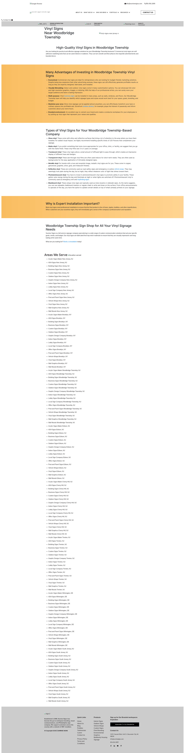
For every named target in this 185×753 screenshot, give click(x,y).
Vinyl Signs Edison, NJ (56, 471)
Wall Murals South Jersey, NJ (58, 701)
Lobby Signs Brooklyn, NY (57, 342)
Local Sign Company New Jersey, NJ (61, 290)
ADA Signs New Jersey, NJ (57, 262)
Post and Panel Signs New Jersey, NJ (61, 297)
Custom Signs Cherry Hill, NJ (58, 495)
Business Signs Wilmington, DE (59, 603)
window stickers (88, 106)
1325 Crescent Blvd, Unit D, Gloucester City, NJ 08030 (124, 735)
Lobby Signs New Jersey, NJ (58, 287)
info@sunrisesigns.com (134, 3)
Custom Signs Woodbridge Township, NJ (62, 384)
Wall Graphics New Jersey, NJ (58, 308)
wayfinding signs (83, 179)
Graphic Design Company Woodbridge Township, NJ (66, 391)
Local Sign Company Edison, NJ (59, 457)
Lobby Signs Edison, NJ (56, 454)
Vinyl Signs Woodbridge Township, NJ (61, 415)
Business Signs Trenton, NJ (57, 548)
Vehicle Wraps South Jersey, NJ (59, 690)
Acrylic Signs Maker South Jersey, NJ (61, 649)
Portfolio (113, 12)
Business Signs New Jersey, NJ (59, 269)
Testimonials (81, 730)
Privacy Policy (82, 739)
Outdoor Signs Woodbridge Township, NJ (62, 388)
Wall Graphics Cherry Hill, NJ (58, 530)
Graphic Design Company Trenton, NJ (61, 558)
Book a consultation (70, 241)
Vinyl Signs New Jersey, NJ (57, 304)
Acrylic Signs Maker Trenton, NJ (59, 537)
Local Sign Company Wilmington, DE (61, 624)
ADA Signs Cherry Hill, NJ (57, 485)
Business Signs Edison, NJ (57, 436)
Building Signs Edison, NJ (57, 433)
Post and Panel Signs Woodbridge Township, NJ (65, 409)
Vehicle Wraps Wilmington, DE (58, 635)
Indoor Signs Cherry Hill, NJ (57, 506)
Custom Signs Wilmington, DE (58, 607)
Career (79, 733)
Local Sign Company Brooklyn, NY (60, 346)
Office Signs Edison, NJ (56, 461)
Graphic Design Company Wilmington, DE (62, 614)
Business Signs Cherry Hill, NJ (58, 492)
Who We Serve (101, 12)
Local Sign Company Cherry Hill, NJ (60, 513)
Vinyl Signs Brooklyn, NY (57, 360)
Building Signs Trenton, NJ (57, 544)
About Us (79, 12)
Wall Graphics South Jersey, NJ (59, 697)
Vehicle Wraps (99, 726)
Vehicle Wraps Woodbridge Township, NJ (62, 412)
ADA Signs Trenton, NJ (56, 541)
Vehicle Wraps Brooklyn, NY (58, 356)
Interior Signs (98, 721)
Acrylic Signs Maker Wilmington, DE (60, 593)
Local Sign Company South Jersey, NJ (61, 680)
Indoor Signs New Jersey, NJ (58, 283)
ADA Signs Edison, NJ (56, 429)
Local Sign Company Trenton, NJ (59, 569)
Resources (124, 12)
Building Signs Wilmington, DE (58, 600)
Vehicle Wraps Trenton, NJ (57, 579)
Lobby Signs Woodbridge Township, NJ (61, 398)
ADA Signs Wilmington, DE (57, 596)
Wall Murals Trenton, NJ (56, 589)
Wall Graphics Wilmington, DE (58, 642)
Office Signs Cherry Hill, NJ (57, 516)
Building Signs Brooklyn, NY (58, 321)
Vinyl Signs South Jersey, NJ (58, 694)
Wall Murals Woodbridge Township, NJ (61, 422)
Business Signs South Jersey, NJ (59, 659)
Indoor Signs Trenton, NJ (56, 562)
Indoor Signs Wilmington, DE (58, 617)
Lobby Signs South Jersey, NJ (58, 676)
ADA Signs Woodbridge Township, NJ (61, 374)
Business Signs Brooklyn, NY (58, 325)
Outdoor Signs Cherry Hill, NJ (58, 499)
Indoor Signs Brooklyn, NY (57, 339)
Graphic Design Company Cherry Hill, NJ (62, 503)
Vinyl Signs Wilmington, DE (57, 638)
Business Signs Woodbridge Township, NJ (62, 381)
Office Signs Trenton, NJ (56, 572)
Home (79, 721)
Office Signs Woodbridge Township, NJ (61, 405)
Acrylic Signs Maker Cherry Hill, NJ (60, 482)
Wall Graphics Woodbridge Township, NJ (62, 419)
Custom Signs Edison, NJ (57, 440)
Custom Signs (98, 728)
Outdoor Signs (99, 723)
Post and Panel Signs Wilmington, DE (61, 631)
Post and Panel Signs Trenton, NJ (59, 576)
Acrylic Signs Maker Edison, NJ (59, 426)
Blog (78, 726)
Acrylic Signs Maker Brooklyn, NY (59, 314)
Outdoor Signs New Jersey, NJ (58, 276)
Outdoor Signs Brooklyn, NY (58, 332)
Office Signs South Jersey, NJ (58, 683)
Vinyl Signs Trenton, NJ (56, 583)
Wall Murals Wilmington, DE (57, 645)
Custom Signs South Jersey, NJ (59, 663)
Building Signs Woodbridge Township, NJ (62, 377)
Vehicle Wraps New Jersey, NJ (58, 301)
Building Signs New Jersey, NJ (58, 266)
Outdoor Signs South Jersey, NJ (59, 666)
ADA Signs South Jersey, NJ (58, 652)
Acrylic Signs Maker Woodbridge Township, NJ (64, 370)
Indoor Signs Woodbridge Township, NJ (61, 395)
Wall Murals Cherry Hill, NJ (57, 534)
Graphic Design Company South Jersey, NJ (63, 670)
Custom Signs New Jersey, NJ (58, 273)
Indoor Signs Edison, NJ (56, 450)
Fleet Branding (99, 730)
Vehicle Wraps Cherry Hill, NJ (58, 523)
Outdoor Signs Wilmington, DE (58, 610)
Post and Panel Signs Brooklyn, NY (60, 353)
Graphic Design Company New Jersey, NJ (62, 280)
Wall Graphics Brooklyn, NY (57, 363)
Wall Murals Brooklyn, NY (57, 367)
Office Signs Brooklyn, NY (57, 349)
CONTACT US (148, 12)
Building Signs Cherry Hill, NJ (58, 489)
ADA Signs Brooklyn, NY (56, 318)
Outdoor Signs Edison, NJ (57, 443)
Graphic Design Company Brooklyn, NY (62, 335)
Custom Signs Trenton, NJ (57, 551)
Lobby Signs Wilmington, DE (58, 621)
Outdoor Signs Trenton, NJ (57, 555)
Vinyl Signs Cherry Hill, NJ (57, 527)
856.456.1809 (150, 3)
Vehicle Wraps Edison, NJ (57, 468)
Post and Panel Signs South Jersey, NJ (61, 687)
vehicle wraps (119, 169)
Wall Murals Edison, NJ (56, 478)
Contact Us (7, 20)
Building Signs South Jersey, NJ (59, 656)
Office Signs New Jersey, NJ (58, 294)
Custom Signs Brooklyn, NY (57, 328)
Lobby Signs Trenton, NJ (56, 565)
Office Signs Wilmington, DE (58, 628)
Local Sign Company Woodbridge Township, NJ (64, 402)
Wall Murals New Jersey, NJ (57, 311)
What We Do (88, 12)
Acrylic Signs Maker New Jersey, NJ (60, 259)
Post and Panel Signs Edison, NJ (59, 464)
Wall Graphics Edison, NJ (57, 475)
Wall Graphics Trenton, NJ (57, 586)
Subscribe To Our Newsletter (124, 724)
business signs (69, 96)
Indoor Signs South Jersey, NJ (58, 673)
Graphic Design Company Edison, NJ (61, 447)
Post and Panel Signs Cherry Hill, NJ (61, 520)
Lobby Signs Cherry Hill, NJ (57, 509)
